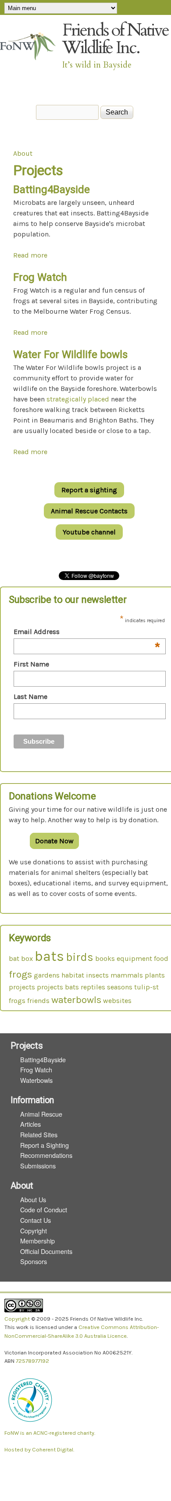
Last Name (30, 696)
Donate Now (54, 841)
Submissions (38, 1165)
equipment (134, 958)
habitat (72, 975)
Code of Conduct (43, 1209)
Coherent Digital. (53, 1449)
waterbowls (76, 1000)
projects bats (58, 987)
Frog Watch (40, 277)
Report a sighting (89, 490)
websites (117, 1000)
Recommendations (46, 1155)
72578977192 (32, 1361)
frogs (20, 974)
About (22, 153)
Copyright (33, 1230)
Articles (30, 1123)
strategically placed (77, 399)
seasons (119, 987)
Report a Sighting (44, 1145)
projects (22, 987)
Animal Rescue (41, 1113)
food (161, 958)
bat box (21, 958)
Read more (30, 255)
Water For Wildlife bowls (70, 354)
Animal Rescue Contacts (89, 511)
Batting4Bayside (51, 189)
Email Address (87, 632)
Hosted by (18, 1449)
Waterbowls (36, 1080)
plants (155, 975)
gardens (47, 975)
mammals (126, 975)
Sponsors (33, 1261)
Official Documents (46, 1251)
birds (79, 957)
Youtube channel (89, 532)
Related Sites (38, 1134)
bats (49, 956)
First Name (31, 664)
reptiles (93, 987)
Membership (37, 1240)
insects (97, 975)
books (105, 958)
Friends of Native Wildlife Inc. (115, 39)
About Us (33, 1199)
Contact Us (35, 1220)
